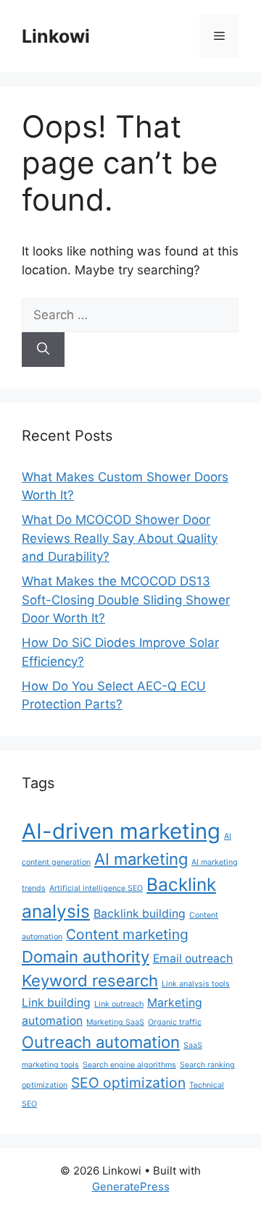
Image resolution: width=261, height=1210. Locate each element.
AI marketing (141, 859)
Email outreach (193, 958)
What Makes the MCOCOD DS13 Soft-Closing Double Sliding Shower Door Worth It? (126, 599)
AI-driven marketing (121, 831)
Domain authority (85, 956)
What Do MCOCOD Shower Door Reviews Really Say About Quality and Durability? (120, 538)
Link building (56, 1003)
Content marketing (127, 934)
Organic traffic (175, 1022)
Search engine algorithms (129, 1065)
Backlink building (140, 914)
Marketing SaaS (115, 1022)
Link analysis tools (196, 984)
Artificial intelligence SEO (96, 888)
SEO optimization (128, 1082)
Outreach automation (101, 1042)
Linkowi (56, 36)
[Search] (43, 349)
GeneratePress (131, 1186)
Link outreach (119, 1004)
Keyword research (90, 980)
